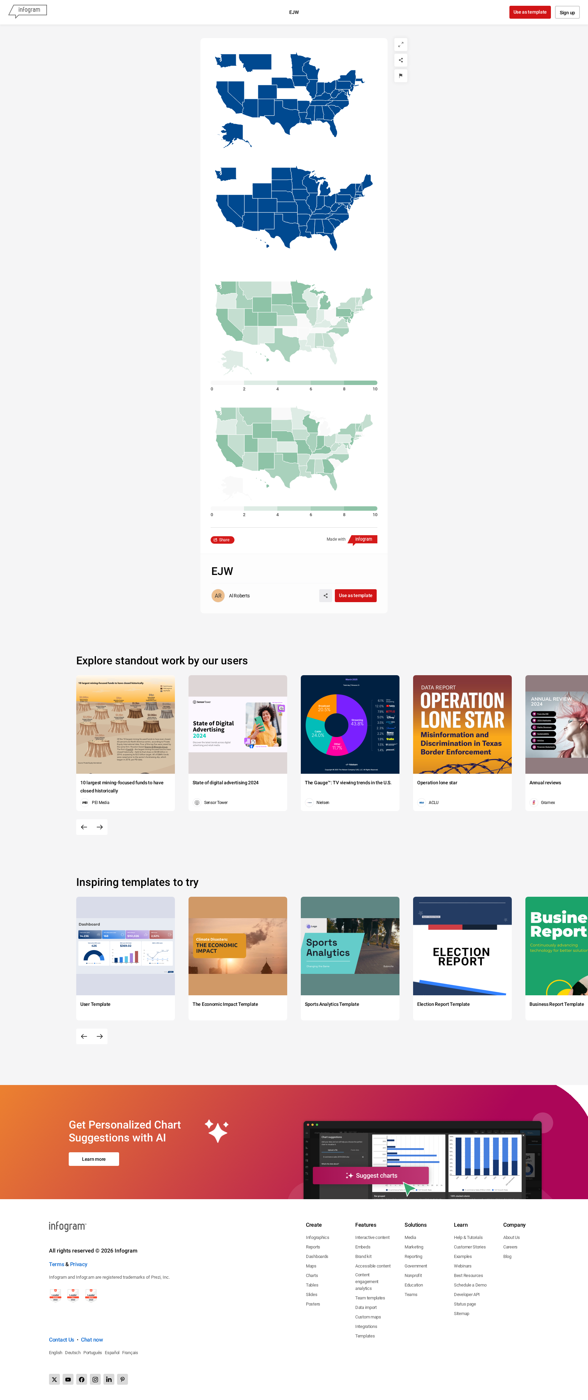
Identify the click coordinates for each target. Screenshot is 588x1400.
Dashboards (317, 1256)
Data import (366, 1307)
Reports (313, 1246)
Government (416, 1265)
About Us (511, 1237)
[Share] (400, 60)
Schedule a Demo (470, 1285)
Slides (311, 1294)
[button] (311, 69)
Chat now (92, 1339)
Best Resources (468, 1275)
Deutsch (73, 1352)
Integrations (366, 1326)
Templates (365, 1335)
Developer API (467, 1294)
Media (410, 1237)
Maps (311, 1265)
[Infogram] (27, 12)
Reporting (413, 1256)
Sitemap (461, 1313)
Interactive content (372, 1237)
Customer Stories (470, 1246)
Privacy (78, 1264)
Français (130, 1352)
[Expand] (400, 44)
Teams (411, 1294)
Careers (510, 1246)
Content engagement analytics (366, 1281)
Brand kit (363, 1256)
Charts (312, 1275)
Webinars (463, 1265)
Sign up (567, 12)
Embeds (362, 1246)
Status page (465, 1304)
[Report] (400, 75)
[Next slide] (99, 827)
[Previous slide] (84, 827)
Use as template (530, 12)
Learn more (94, 1159)
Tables (312, 1285)
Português (92, 1352)
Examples (463, 1256)
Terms (56, 1264)
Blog (507, 1256)
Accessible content (373, 1265)
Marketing (414, 1246)
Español (112, 1352)
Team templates (370, 1297)
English (55, 1352)
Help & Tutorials (468, 1237)
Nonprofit (413, 1275)
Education (414, 1285)
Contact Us (61, 1339)
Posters (313, 1304)
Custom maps (368, 1316)
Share (224, 540)
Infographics (317, 1237)
